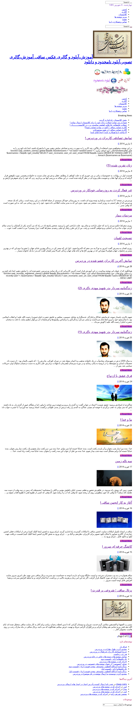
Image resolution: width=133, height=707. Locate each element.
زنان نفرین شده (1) (119, 165)
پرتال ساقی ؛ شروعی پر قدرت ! (111, 590)
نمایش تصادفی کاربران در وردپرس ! (108, 138)
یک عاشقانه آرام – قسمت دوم (114, 659)
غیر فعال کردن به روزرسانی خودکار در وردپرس (101, 190)
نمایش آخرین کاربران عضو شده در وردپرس (103, 261)
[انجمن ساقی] (112, 94)
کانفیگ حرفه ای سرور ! (117, 546)
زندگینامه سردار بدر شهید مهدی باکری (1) (105, 332)
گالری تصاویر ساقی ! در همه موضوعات (110, 130)
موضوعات (127, 704)
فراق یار (123, 647)
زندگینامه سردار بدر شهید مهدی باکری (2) (105, 288)
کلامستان (123, 14)
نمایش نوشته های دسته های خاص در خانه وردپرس (105, 656)
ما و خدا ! (126, 419)
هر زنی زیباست (120, 654)
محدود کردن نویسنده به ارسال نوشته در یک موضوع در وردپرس (100, 674)
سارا (125, 689)
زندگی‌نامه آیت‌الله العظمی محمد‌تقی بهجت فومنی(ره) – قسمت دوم (98, 666)
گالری (124, 12)
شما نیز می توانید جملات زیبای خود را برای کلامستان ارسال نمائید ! (98, 122)
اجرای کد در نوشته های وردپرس (113, 661)
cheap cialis (121, 684)
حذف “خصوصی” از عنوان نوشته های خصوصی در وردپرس (102, 664)
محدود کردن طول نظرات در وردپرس (111, 649)
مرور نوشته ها (121, 17)
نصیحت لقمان (123, 238)
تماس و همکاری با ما (118, 22)
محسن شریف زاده (119, 694)
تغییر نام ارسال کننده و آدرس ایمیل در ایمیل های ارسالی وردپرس (85, 684)
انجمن (124, 9)
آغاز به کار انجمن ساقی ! (116, 502)
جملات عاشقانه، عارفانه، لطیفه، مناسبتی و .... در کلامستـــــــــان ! (98, 125)
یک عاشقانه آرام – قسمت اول (114, 669)
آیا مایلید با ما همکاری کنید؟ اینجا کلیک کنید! (108, 132)
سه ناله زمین (123, 461)
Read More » (126, 160)
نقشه (124, 19)
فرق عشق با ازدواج (119, 376)
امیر (125, 686)
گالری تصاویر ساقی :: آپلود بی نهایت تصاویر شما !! (106, 127)
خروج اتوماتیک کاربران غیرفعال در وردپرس (108, 651)
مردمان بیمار (123, 215)
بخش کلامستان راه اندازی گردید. (113, 120)
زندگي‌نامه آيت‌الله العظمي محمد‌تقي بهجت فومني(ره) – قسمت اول (98, 671)
